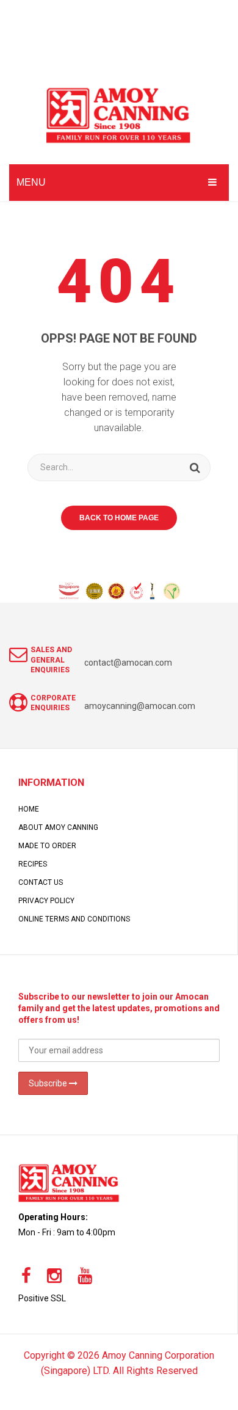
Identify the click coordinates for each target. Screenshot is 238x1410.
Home (28, 809)
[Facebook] (26, 1276)
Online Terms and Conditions (74, 919)
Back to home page (119, 518)
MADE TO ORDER (47, 845)
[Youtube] (84, 1276)
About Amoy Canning (58, 827)
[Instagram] (54, 1276)
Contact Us (40, 882)
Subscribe (49, 1083)
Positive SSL (42, 1298)
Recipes (32, 864)
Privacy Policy (46, 900)
